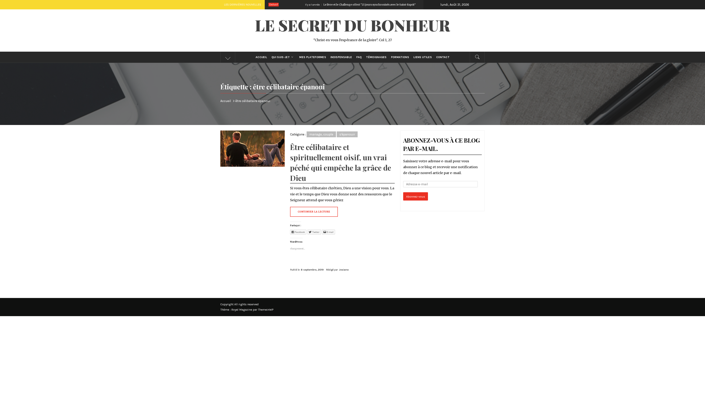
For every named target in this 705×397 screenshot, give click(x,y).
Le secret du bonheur (352, 25)
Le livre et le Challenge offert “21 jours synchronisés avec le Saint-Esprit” (320, 4)
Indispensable (341, 57)
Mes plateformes (312, 57)
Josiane (344, 269)
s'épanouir (347, 134)
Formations (400, 57)
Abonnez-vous (415, 196)
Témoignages (376, 57)
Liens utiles (422, 57)
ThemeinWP (266, 309)
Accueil (261, 57)
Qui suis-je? (281, 57)
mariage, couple (321, 134)
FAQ (359, 57)
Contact (442, 57)
